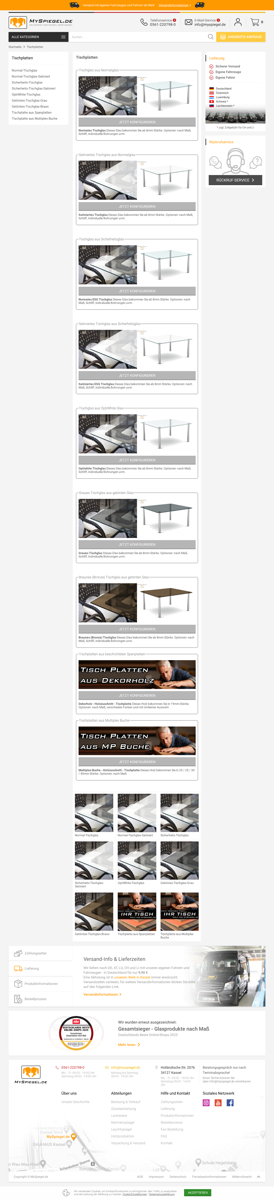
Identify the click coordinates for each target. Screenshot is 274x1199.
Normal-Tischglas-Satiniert (31, 76)
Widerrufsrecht (242, 1176)
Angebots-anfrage (244, 37)
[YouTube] (218, 1102)
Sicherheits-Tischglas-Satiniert (33, 88)
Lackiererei (119, 1116)
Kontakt (167, 1143)
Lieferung (168, 1109)
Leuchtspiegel (121, 1129)
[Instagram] (206, 1102)
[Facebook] (230, 1102)
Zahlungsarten (172, 1102)
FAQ (164, 1136)
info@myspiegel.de (210, 24)
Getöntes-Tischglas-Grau (29, 100)
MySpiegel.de (39, 1176)
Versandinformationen (101, 994)
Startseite (15, 47)
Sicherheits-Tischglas (27, 82)
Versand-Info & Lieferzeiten (114, 959)
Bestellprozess (172, 1122)
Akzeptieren (198, 1192)
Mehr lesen (127, 1045)
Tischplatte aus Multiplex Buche (34, 118)
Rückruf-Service (232, 180)
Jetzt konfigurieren (137, 122)
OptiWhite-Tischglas (26, 94)
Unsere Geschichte (75, 1102)
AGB (140, 1176)
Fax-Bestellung (172, 1129)
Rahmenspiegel (122, 1122)
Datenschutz (178, 1176)
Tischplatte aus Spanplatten (32, 112)
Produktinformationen (177, 1116)
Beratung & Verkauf (125, 1102)
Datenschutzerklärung (162, 1194)
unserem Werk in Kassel (132, 977)
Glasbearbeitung (123, 1109)
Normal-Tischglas (24, 70)
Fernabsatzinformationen (209, 1176)
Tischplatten (35, 47)
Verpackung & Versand (128, 1143)
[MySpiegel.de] (41, 29)
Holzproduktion (122, 1136)
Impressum (156, 1176)
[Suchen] (211, 37)
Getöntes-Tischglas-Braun (30, 106)
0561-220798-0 (163, 24)
